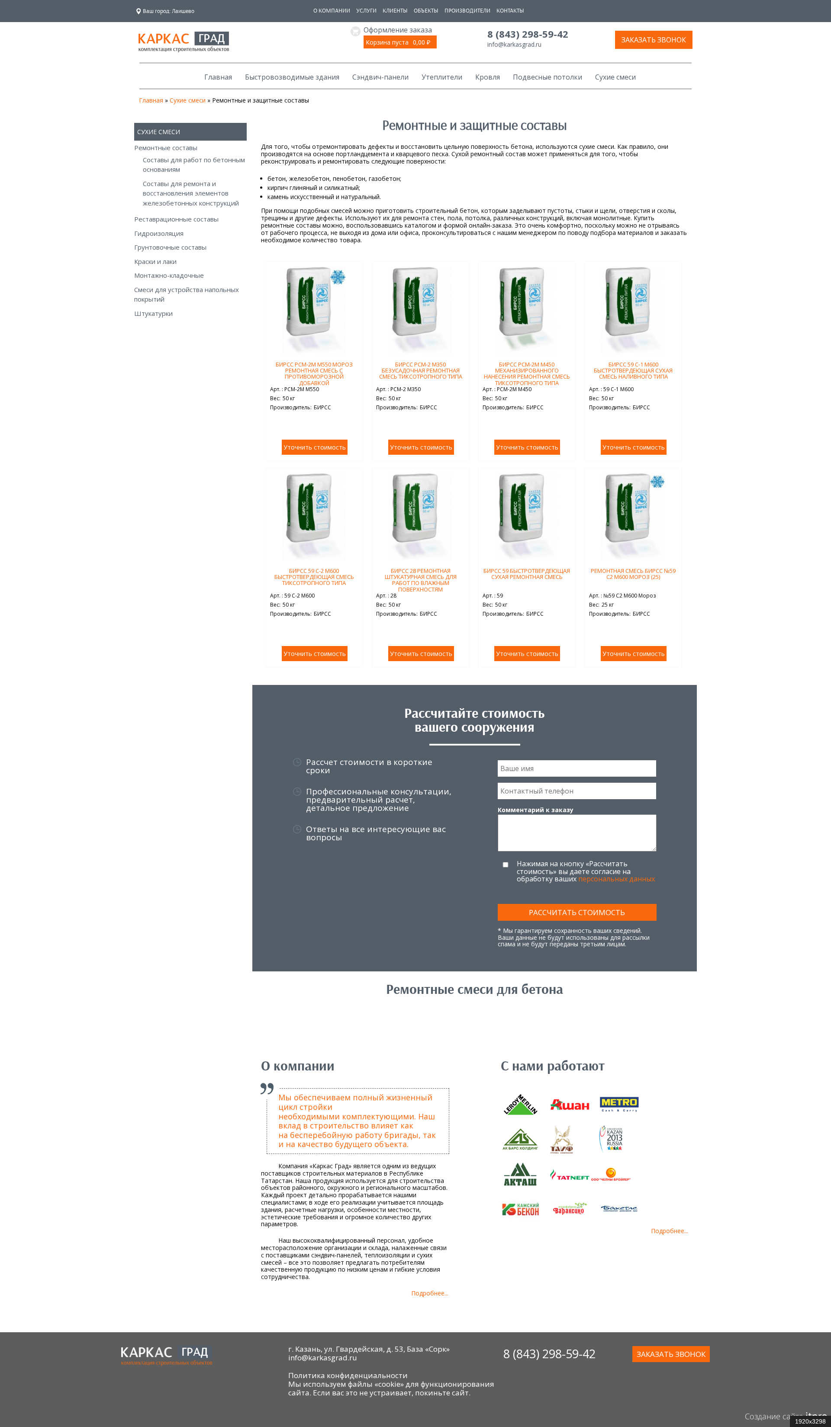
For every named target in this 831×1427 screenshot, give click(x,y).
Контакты (510, 10)
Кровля (487, 77)
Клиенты (395, 10)
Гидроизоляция (159, 233)
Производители (467, 10)
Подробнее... (429, 1293)
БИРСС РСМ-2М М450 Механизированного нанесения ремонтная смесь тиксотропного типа (527, 373)
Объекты (426, 10)
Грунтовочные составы (170, 247)
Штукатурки (153, 313)
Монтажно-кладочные (169, 275)
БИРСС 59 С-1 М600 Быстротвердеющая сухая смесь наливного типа (633, 370)
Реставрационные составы (176, 219)
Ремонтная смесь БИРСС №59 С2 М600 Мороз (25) (633, 574)
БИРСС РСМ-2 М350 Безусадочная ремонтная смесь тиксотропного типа (420, 370)
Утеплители (442, 77)
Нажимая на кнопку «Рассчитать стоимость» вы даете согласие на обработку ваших (586, 871)
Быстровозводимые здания (292, 77)
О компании (331, 10)
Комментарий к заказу (535, 810)
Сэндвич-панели (380, 77)
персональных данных (616, 879)
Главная (218, 77)
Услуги (366, 10)
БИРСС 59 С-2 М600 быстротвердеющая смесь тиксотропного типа (314, 577)
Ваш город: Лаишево (168, 11)
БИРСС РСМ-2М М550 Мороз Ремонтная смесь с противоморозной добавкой (314, 373)
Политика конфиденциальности (348, 1375)
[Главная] (183, 47)
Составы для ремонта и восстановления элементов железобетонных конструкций (191, 193)
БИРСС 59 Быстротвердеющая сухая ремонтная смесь (526, 574)
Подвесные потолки (547, 77)
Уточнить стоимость (314, 447)
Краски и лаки (155, 261)
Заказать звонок (654, 40)
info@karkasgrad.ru (514, 44)
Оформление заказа (398, 30)
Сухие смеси (615, 77)
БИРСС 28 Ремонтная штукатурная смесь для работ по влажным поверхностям (421, 580)
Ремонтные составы (165, 147)
